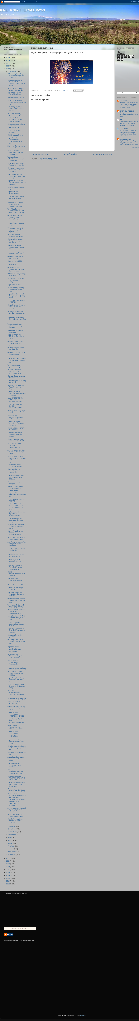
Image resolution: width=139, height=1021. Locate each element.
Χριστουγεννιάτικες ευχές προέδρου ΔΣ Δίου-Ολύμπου (15, 477)
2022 (8, 69)
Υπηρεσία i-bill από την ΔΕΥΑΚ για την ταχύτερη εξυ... (16, 494)
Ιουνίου (10, 840)
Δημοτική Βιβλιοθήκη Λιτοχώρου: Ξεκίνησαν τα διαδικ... (15, 594)
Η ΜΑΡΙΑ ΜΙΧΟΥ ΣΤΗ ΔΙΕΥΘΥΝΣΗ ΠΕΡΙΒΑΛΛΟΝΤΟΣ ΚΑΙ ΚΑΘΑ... (16, 82)
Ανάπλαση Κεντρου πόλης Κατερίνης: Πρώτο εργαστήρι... (16, 543)
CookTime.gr (25, 928)
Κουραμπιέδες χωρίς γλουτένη (14, 636)
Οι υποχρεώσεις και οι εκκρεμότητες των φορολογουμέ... (14, 343)
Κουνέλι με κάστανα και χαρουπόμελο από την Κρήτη (15, 223)
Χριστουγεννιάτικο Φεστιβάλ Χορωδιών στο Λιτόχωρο (16, 393)
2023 (8, 66)
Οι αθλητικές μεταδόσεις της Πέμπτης (15, 188)
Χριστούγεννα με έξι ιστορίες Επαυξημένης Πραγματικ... (15, 423)
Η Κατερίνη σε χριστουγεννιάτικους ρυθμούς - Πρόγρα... (15, 417)
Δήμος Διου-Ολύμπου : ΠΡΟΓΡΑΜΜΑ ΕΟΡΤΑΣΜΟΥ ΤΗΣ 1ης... (15, 140)
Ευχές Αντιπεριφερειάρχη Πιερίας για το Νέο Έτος (16, 164)
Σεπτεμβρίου (12, 832)
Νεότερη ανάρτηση (39, 154)
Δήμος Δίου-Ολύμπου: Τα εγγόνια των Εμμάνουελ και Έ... (16, 707)
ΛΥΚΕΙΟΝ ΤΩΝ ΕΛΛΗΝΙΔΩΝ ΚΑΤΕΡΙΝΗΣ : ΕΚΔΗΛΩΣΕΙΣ (13, 734)
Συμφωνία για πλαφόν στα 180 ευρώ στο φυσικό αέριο (16, 741)
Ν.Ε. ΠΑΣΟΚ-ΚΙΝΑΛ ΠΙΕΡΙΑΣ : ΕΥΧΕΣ (14, 94)
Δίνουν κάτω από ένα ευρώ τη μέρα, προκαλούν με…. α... (16, 809)
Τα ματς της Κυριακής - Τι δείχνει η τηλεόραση (16, 815)
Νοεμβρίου (12, 826)
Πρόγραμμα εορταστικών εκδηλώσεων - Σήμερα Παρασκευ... (15, 169)
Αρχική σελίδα (70, 154)
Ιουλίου (10, 837)
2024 (8, 63)
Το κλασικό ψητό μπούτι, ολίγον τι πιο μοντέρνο (15, 89)
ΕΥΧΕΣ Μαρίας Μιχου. (15, 135)
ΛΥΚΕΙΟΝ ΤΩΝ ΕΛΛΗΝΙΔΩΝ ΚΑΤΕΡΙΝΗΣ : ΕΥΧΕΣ (15, 714)
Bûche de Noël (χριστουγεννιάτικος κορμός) (14, 580)
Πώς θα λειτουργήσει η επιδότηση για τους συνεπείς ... (15, 820)
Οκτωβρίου (12, 829)
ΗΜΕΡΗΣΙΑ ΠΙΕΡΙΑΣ (127, 111)
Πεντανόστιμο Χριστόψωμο (16, 699)
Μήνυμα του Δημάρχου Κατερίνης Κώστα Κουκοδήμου (15, 488)
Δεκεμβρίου (12, 71)
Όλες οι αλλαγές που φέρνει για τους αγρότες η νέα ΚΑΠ (16, 325)
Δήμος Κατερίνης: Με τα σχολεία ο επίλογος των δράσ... (16, 758)
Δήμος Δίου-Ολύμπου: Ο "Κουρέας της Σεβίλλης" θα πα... (16, 295)
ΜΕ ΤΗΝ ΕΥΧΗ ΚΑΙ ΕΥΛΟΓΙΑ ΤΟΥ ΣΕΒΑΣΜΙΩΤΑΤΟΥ (14, 371)
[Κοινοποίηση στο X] (78, 90)
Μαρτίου (11, 849)
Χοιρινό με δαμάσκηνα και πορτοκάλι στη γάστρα (16, 147)
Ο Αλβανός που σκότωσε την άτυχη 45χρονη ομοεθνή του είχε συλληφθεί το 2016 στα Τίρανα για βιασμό (129, 105)
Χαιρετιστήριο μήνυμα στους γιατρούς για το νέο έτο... (15, 108)
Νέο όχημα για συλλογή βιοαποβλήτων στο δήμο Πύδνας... (16, 458)
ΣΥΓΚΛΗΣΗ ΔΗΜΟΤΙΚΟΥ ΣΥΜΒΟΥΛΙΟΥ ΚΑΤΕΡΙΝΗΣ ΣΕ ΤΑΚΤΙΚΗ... (16, 802)
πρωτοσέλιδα (126, 92)
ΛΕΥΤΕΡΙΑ (123, 100)
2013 (8, 881)
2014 (8, 878)
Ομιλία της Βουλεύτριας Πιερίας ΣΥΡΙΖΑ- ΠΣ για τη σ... (16, 641)
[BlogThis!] (76, 90)
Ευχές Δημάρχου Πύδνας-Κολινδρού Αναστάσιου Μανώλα (16, 630)
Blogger (82, 1015)
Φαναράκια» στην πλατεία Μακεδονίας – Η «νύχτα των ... (16, 600)
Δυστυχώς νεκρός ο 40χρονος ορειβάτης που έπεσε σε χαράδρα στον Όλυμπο (129, 123)
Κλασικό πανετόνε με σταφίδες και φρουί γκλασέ (14, 434)
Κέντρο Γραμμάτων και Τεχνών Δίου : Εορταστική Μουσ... (15, 532)
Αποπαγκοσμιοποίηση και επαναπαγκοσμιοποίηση (16, 667)
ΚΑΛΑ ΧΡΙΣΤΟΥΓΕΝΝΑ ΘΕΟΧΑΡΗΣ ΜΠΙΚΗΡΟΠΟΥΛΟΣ (15, 399)
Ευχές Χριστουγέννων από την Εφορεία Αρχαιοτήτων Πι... (16, 513)
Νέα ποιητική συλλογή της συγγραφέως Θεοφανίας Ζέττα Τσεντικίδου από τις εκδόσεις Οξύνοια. (128, 133)
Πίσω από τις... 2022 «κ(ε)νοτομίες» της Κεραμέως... (14, 262)
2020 (8, 861)
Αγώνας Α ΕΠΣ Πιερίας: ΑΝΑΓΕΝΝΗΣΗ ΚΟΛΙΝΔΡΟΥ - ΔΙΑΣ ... (15, 204)
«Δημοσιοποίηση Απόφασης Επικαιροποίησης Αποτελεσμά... (14, 648)
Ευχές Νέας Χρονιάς (14, 285)
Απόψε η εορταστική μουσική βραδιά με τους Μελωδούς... (16, 624)
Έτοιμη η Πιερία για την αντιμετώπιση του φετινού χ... (15, 561)
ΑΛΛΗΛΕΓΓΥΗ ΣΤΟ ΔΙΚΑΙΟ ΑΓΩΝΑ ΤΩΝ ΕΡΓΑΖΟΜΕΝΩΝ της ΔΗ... (15, 506)
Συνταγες (14, 928)
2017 (8, 869)
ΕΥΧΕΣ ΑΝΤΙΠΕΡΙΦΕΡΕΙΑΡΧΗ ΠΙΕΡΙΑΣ (16, 573)
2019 (8, 864)
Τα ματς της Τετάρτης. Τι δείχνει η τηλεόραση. (15, 606)
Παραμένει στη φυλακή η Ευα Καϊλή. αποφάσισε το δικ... (16, 526)
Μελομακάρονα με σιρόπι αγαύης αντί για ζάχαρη (16, 790)
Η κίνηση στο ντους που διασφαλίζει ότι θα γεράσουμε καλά (129, 114)
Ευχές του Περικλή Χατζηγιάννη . (13, 702)
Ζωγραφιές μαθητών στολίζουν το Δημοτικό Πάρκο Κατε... (15, 247)
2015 (8, 875)
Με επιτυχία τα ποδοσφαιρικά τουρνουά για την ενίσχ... (16, 795)
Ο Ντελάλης (124, 120)
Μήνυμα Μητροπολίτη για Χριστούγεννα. (16, 377)
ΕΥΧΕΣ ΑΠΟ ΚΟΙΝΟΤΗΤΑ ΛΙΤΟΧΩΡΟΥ (16, 429)
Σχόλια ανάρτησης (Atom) (49, 159)
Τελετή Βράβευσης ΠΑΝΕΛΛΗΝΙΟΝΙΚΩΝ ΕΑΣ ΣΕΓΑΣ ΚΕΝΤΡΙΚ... (16, 210)
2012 (8, 884)
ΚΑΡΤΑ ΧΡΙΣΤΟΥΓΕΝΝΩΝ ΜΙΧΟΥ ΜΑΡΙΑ (16, 549)
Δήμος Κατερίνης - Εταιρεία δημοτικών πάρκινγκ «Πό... (16, 679)
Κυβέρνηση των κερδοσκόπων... (13, 192)
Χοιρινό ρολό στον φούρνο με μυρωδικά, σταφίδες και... (16, 360)
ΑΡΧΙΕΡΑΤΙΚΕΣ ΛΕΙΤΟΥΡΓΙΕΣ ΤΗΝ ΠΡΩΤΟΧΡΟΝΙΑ (14, 119)
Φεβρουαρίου (12, 852)
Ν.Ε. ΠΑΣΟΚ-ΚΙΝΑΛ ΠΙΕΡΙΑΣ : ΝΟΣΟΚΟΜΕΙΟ (14, 445)
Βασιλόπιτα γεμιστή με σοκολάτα (15, 331)
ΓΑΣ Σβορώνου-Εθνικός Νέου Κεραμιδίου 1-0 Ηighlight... (15, 673)
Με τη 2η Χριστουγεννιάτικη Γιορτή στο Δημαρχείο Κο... (15, 693)
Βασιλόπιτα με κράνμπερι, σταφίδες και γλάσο (16, 252)
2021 (8, 858)
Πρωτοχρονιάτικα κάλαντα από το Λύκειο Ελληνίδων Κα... (16, 125)
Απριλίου (11, 846)
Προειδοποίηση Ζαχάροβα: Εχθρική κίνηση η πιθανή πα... (16, 747)
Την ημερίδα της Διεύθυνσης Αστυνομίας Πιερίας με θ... (16, 158)
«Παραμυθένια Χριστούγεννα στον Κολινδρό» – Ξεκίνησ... (16, 727)
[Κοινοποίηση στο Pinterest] (82, 90)
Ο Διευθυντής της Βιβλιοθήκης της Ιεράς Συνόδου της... (15, 269)
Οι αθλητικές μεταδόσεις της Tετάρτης (15, 257)
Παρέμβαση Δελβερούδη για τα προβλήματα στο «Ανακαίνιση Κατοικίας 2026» (129, 142)
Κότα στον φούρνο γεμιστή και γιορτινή (16, 381)
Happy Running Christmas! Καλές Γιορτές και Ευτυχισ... (16, 306)
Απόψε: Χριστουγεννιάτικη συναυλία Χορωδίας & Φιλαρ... (16, 451)
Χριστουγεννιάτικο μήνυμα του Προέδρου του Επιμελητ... (16, 784)
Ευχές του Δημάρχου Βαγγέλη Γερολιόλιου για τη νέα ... (16, 102)
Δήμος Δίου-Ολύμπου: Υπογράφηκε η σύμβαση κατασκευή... (16, 182)
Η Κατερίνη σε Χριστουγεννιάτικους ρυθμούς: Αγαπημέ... (15, 771)
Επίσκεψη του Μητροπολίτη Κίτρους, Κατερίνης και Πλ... (15, 554)
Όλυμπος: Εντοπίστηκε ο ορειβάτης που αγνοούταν (16, 354)
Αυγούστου (12, 834)
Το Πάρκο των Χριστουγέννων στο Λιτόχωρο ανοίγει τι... (15, 464)
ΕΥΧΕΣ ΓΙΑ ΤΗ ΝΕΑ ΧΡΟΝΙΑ (14, 131)
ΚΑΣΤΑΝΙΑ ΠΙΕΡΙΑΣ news (22, 10)
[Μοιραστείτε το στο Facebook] (80, 90)
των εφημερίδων (134, 92)
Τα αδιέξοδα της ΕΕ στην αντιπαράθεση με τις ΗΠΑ (15, 289)
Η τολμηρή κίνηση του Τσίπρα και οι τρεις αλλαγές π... (15, 240)
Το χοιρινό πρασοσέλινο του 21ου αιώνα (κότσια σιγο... (16, 313)
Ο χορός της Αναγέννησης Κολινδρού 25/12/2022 (16, 440)
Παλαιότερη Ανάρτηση (102, 154)
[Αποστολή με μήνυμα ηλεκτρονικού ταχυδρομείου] (74, 90)
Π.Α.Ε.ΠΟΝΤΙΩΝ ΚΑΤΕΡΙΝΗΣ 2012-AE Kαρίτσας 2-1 (15, 152)
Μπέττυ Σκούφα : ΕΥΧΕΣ (16, 97)
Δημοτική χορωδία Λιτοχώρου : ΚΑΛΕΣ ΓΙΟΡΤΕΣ (15, 765)
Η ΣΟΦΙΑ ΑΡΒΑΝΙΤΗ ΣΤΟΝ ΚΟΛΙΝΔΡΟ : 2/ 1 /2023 (16, 336)
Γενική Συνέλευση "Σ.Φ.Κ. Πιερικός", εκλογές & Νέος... (16, 617)
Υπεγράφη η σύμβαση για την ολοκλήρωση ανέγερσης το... (16, 198)
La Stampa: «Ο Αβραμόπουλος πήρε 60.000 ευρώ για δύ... (15, 655)
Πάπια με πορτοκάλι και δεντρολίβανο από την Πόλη (15, 280)
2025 (8, 60)
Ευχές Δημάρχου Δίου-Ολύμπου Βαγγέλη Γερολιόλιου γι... (15, 567)
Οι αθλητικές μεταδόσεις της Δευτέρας (15, 348)
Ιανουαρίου (12, 854)
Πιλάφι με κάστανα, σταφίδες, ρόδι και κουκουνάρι (14, 470)
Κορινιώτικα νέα (126, 139)
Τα (122, 92)
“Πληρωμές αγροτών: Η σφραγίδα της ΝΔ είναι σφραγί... (15, 229)
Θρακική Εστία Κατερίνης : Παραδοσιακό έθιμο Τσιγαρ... (16, 387)
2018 (8, 867)
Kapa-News (124, 128)
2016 (8, 872)
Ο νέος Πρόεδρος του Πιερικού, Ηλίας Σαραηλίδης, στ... (14, 217)
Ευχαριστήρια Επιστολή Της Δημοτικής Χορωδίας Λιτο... (16, 319)
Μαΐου (10, 843)
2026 (8, 57)
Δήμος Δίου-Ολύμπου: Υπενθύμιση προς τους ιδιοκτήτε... (16, 176)
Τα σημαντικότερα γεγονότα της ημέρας (15, 114)
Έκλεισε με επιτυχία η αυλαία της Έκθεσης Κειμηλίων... (15, 520)
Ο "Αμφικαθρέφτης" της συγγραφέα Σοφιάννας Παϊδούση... (15, 75)
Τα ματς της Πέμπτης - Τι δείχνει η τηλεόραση (16, 538)
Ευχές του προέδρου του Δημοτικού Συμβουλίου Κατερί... (16, 686)
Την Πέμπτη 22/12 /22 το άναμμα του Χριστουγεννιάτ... (16, 611)
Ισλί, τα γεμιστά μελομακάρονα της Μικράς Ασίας (14, 662)
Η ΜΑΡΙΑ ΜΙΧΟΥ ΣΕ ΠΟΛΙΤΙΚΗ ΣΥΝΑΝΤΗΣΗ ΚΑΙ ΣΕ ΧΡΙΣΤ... (16, 777)
